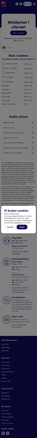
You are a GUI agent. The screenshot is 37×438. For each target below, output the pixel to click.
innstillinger (17, 222)
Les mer (10, 227)
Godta (22, 227)
